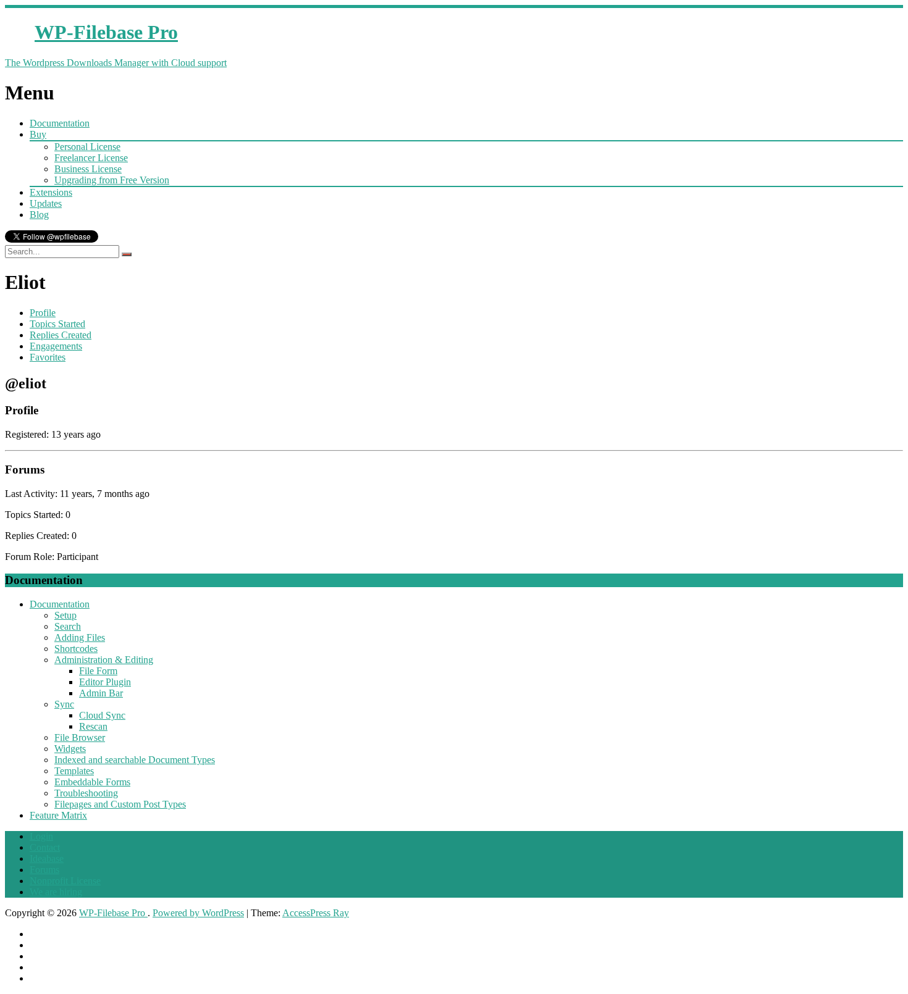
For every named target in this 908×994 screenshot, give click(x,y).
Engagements (56, 346)
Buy (38, 134)
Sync (64, 704)
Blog (39, 214)
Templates (74, 771)
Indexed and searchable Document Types (134, 759)
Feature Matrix (58, 815)
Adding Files (79, 637)
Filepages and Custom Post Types (120, 804)
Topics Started (57, 324)
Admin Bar (101, 693)
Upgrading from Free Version (111, 180)
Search (67, 626)
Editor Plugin (105, 682)
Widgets (70, 748)
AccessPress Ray (315, 913)
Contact (45, 847)
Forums (44, 869)
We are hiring (56, 892)
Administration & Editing (103, 659)
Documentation (60, 123)
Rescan (93, 726)
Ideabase (47, 858)
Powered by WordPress (198, 913)
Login (41, 836)
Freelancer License (91, 157)
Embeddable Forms (92, 782)
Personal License (87, 146)
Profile (43, 312)
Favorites (47, 357)
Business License (88, 169)
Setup (65, 615)
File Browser (79, 737)
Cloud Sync (102, 715)
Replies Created (60, 335)
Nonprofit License (65, 880)
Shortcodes (76, 648)
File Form (98, 671)
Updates (46, 203)
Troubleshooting (86, 793)
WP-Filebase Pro (113, 913)
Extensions (51, 192)
